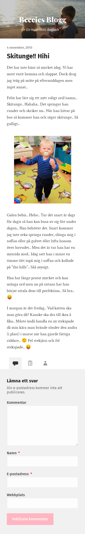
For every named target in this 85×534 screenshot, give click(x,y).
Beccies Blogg (42, 19)
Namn (13, 453)
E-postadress (19, 474)
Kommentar (16, 402)
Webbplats (16, 495)
